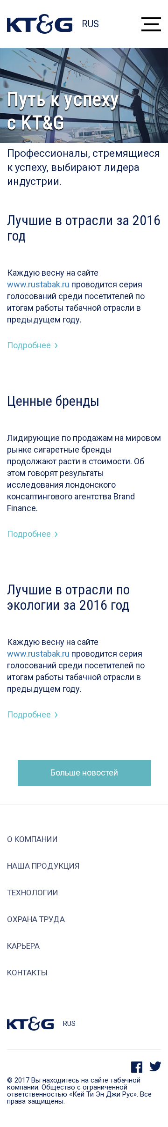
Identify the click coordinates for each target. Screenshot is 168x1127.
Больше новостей (84, 772)
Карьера (23, 946)
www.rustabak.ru (38, 284)
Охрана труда (36, 919)
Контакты (27, 973)
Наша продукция (43, 866)
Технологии (32, 893)
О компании (32, 839)
